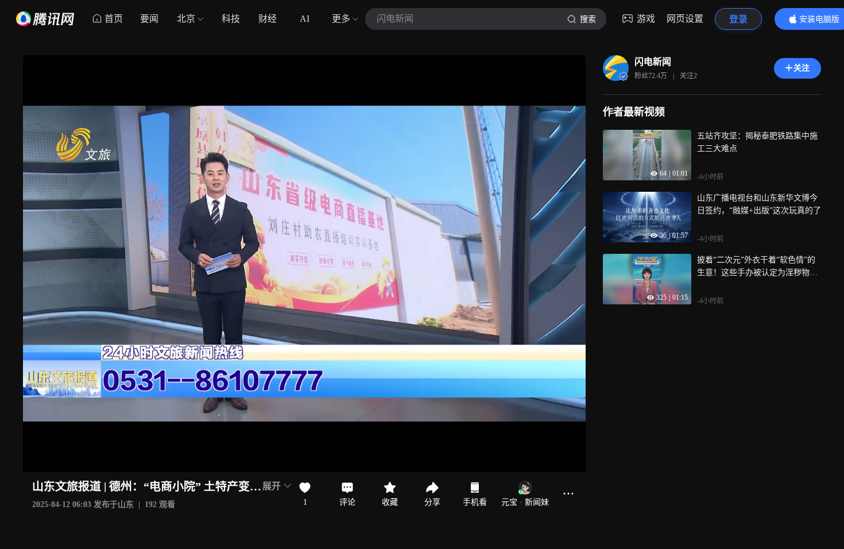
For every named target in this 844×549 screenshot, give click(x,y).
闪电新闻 (652, 62)
